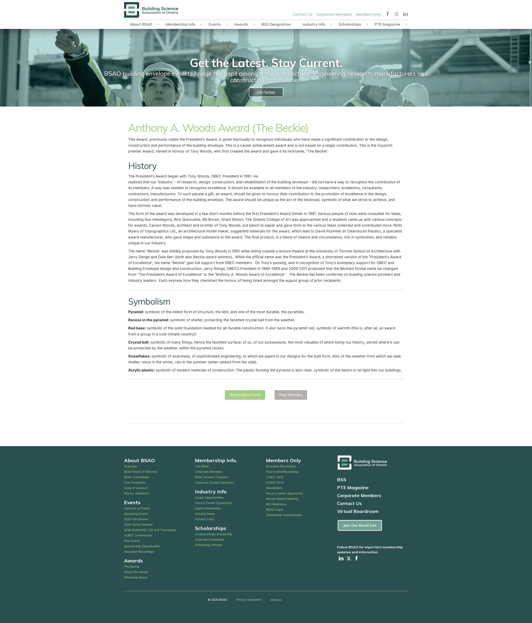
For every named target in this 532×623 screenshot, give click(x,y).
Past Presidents (134, 482)
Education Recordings (139, 551)
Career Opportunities (209, 497)
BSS (341, 480)
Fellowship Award (135, 577)
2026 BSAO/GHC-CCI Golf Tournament (150, 530)
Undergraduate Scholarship (213, 534)
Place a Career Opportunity (213, 503)
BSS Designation (276, 24)
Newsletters (274, 488)
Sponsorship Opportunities (142, 546)
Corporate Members (334, 14)
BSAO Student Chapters (211, 477)
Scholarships (350, 24)
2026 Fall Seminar (136, 519)
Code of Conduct (135, 488)
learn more (266, 90)
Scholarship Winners (208, 545)
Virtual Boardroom (357, 511)
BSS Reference (276, 504)
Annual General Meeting (282, 498)
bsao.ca (276, 599)
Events (215, 24)
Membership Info (180, 24)
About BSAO (141, 24)
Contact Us (303, 14)
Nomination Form (245, 395)
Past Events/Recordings (282, 471)
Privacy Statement (136, 493)
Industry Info (314, 24)
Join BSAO (202, 466)
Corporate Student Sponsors (214, 482)
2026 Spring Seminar (138, 524)
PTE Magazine (387, 24)
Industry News (205, 513)
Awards (241, 24)
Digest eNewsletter (208, 508)
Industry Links (204, 519)
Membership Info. (216, 460)
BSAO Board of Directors (141, 471)
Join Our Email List (360, 525)
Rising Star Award (136, 572)
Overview (130, 466)
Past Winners (290, 395)
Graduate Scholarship (209, 539)
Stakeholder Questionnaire (284, 515)
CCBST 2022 (274, 477)
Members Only (368, 14)
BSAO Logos (274, 509)
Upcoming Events (136, 513)
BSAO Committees (136, 477)
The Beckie (131, 566)
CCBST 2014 (274, 482)
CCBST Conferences (138, 535)
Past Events (132, 540)
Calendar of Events (137, 508)
